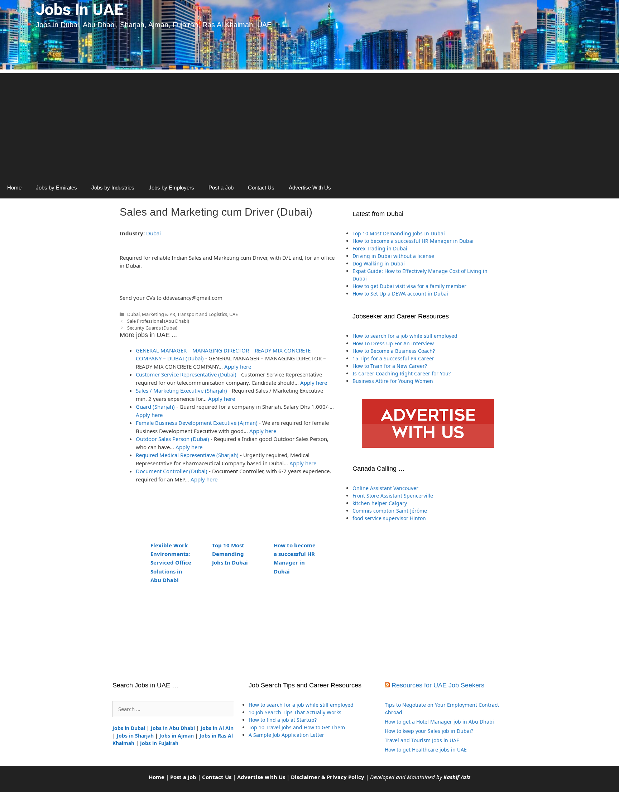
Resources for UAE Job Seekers (438, 685)
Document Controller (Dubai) (171, 471)
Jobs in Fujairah (159, 743)
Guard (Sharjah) (155, 406)
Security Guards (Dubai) (152, 328)
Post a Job (221, 187)
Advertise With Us (310, 187)
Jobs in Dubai (128, 728)
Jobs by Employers (171, 187)
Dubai (153, 233)
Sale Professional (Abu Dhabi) (158, 321)
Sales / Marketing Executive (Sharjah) (181, 390)
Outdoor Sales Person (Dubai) (172, 438)
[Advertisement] (309, 123)
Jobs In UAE (79, 9)
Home (14, 187)
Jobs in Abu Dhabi (173, 728)
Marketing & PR (158, 314)
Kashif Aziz (456, 777)
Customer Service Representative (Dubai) (186, 374)
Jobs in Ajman (176, 735)
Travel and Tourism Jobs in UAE (422, 740)
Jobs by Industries (112, 187)
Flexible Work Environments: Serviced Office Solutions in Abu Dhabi (170, 563)
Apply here (237, 366)
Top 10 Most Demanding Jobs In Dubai (230, 554)
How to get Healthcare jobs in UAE (426, 749)
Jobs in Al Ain (217, 728)
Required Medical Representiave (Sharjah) (187, 455)
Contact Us (261, 187)
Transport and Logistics (202, 314)
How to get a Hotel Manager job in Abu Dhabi (439, 721)
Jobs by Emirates (56, 187)
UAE (233, 314)
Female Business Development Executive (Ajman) (197, 422)
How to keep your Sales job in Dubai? (429, 731)
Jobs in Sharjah (135, 735)
